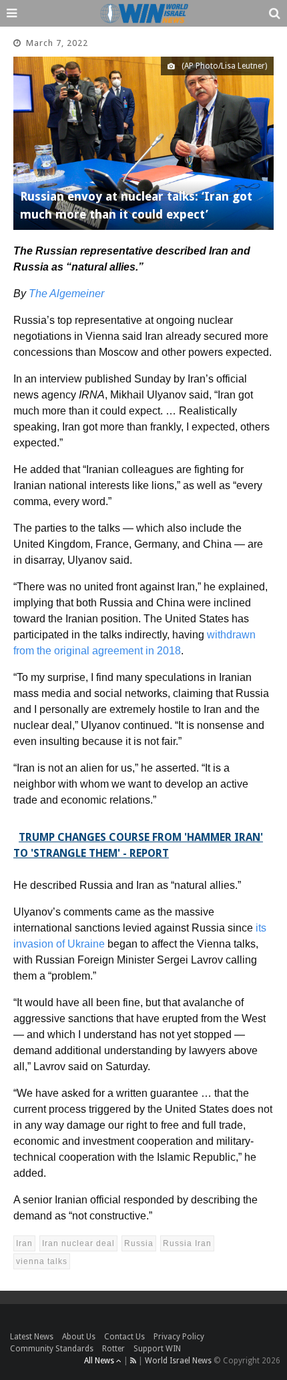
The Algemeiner (66, 293)
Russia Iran (187, 1243)
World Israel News (178, 1360)
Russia (139, 1243)
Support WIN (157, 1348)
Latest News (31, 1336)
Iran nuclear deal (78, 1243)
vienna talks (41, 1261)
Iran (24, 1243)
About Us (78, 1336)
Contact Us (124, 1336)
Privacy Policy (179, 1336)
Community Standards (51, 1348)
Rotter (113, 1348)
